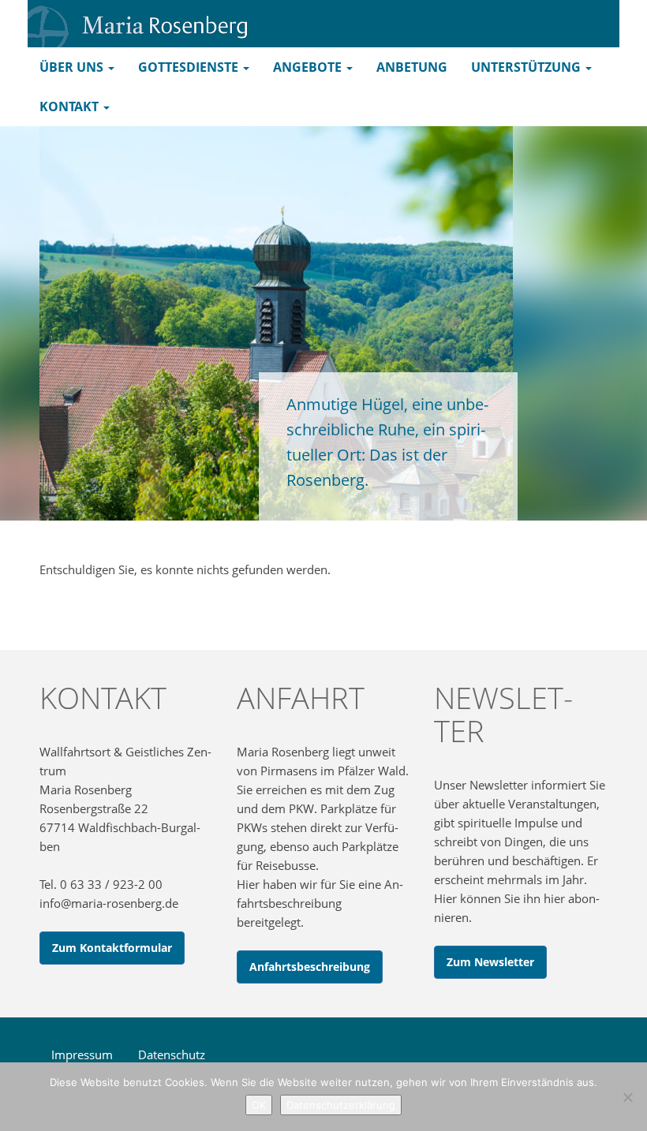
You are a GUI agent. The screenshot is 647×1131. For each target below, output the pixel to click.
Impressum (82, 1054)
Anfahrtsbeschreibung (309, 966)
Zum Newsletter (490, 961)
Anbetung (411, 67)
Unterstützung (527, 67)
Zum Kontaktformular (112, 947)
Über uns (73, 67)
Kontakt (70, 106)
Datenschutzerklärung (340, 1105)
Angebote (309, 67)
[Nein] (627, 1097)
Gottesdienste (189, 67)
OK (259, 1105)
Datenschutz (171, 1054)
